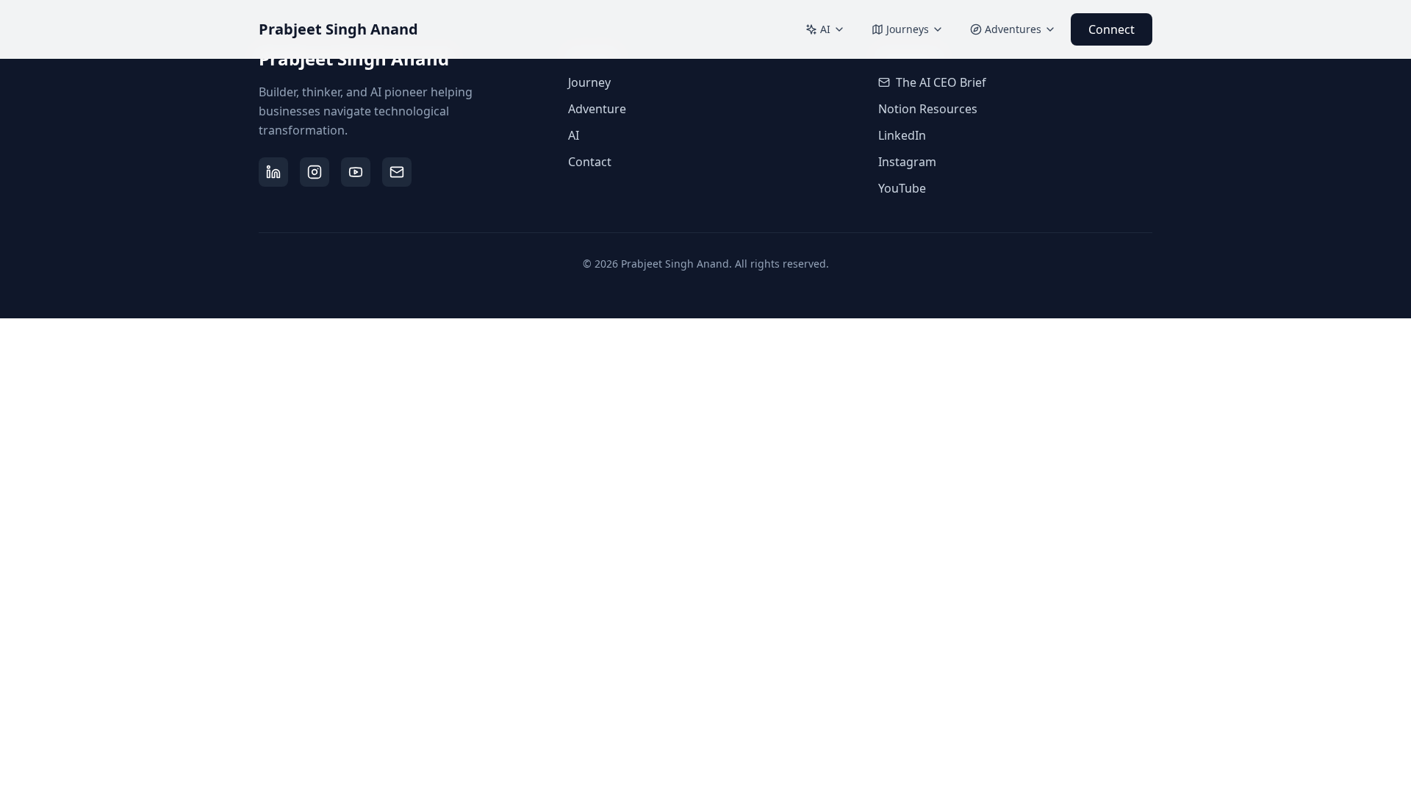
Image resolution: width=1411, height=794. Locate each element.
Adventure (597, 109)
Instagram (907, 162)
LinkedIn (902, 135)
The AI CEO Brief (941, 82)
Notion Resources (927, 109)
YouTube (902, 188)
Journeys (907, 29)
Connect (1111, 29)
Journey (589, 82)
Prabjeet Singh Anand (338, 29)
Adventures (1013, 29)
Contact (589, 162)
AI (825, 29)
